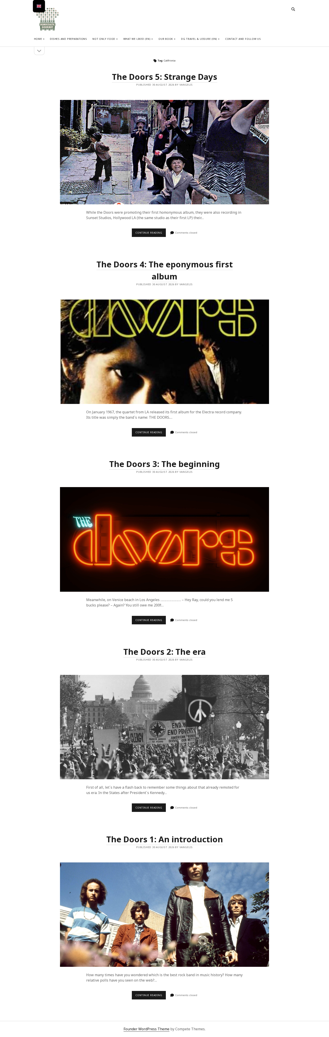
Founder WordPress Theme (146, 1028)
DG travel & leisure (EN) (199, 38)
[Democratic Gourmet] (47, 30)
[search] (293, 9)
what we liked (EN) (137, 38)
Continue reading (150, 234)
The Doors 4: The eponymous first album (164, 352)
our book (165, 38)
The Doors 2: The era (164, 651)
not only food (103, 38)
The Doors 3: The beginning (164, 463)
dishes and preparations (68, 38)
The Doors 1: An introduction (164, 839)
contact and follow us (243, 38)
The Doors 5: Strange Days (164, 76)
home (38, 38)
